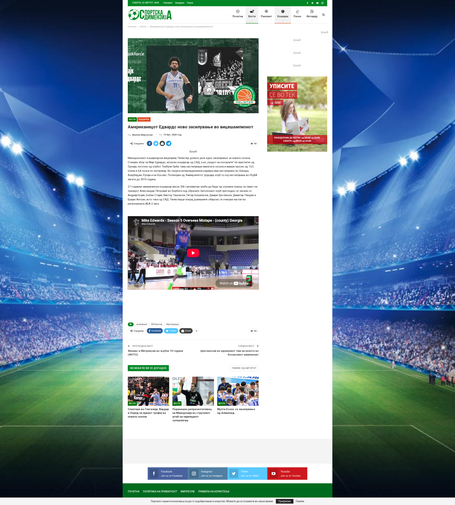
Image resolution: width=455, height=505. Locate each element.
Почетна (237, 16)
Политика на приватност (160, 491)
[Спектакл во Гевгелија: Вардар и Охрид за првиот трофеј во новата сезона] (148, 391)
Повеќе (300, 501)
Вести (252, 16)
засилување (141, 324)
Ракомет (168, 3)
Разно (190, 3)
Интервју (312, 16)
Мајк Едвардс (172, 324)
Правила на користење (213, 491)
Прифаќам (285, 501)
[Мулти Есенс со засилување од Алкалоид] (238, 391)
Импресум (188, 491)
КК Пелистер (156, 324)
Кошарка (179, 3)
